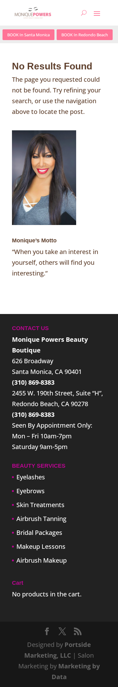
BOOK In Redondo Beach (84, 35)
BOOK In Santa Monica (28, 35)
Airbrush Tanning (41, 518)
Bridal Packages (39, 532)
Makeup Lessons (40, 546)
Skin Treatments (40, 504)
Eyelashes (30, 477)
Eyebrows (30, 491)
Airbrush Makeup (41, 560)
